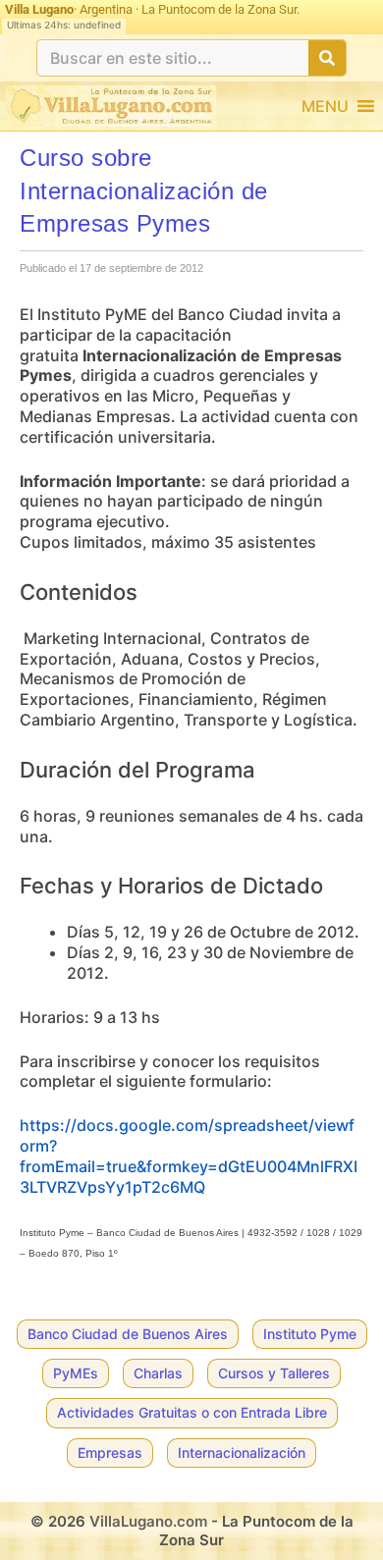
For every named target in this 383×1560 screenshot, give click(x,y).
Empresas (110, 1452)
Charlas (158, 1373)
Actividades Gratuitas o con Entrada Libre (192, 1412)
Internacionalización (241, 1452)
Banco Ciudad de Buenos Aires (127, 1333)
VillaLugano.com (148, 1521)
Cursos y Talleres (274, 1373)
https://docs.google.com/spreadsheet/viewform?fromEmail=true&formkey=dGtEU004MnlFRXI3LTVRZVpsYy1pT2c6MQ (188, 1155)
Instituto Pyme (309, 1333)
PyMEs (75, 1373)
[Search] (327, 58)
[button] (325, 106)
